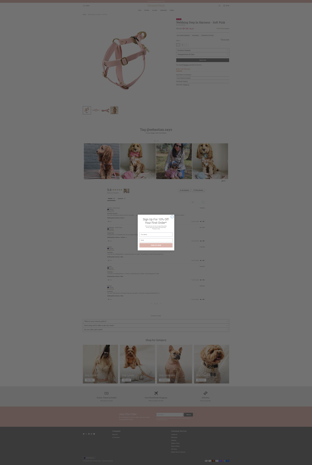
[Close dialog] (172, 216)
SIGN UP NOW (156, 245)
